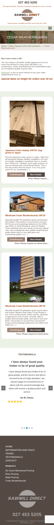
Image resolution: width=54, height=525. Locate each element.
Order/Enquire (16, 174)
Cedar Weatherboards (15, 481)
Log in (31, 523)
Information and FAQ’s (20, 450)
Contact (11, 460)
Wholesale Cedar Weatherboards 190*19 (25, 306)
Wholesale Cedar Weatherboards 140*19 (25, 215)
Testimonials (14, 457)
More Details (36, 174)
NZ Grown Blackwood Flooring (19, 471)
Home (3, 46)
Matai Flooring (12, 477)
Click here (5, 72)
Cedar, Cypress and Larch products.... (25, 46)
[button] (22, 428)
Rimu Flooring (12, 474)
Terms (9, 453)
